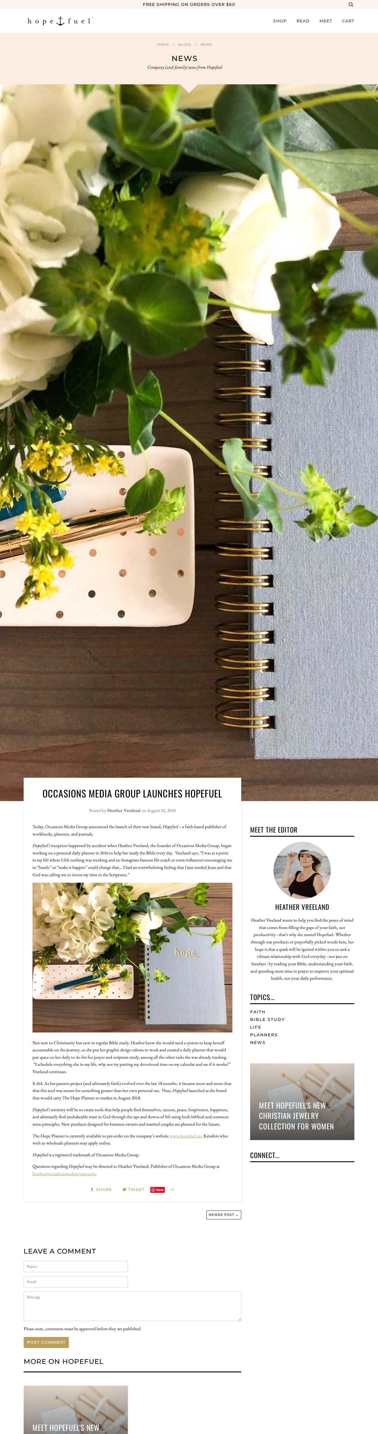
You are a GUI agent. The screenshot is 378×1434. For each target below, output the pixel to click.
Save (160, 1190)
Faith (257, 1011)
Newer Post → (224, 1215)
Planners (264, 1034)
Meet (326, 21)
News (206, 44)
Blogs (184, 44)
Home (163, 44)
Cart (348, 21)
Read (303, 21)
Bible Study (267, 1019)
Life (255, 1027)
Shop (280, 21)
